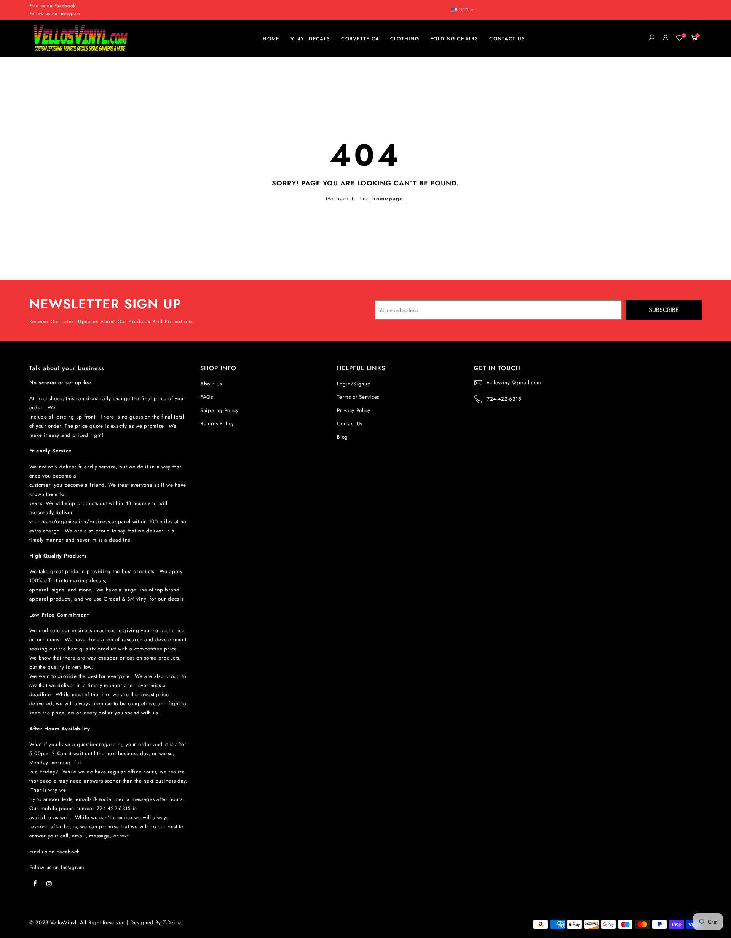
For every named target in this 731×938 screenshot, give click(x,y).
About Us (211, 383)
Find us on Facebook (54, 851)
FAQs (206, 397)
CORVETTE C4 (360, 38)
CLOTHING (404, 38)
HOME (271, 38)
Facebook (65, 5)
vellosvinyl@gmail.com (514, 382)
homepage (388, 198)
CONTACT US (507, 38)
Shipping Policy (219, 410)
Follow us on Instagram (54, 13)
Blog (342, 437)
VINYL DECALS (310, 38)
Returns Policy (217, 423)
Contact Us (349, 423)
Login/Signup (353, 383)
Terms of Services (358, 397)
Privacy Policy (353, 410)
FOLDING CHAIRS (454, 38)
